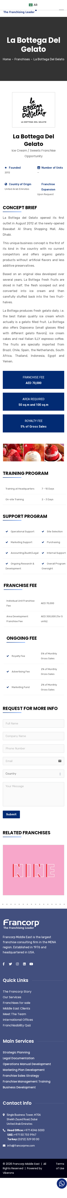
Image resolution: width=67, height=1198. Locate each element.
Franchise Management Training (26, 1081)
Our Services (12, 997)
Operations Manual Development (27, 1064)
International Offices (18, 1020)
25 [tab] (47, 904)
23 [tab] (39, 904)
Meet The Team (14, 1014)
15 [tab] (6, 904)
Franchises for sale (16, 1003)
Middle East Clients (16, 1008)
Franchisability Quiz (17, 1025)
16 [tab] (11, 904)
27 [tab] (56, 904)
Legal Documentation (18, 1058)
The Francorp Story (17, 991)
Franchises (22, 59)
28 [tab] (60, 904)
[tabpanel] (33, 870)
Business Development (19, 1087)
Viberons (8, 1173)
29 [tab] (64, 904)
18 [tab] (19, 904)
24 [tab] (43, 904)
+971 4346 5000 (25, 1130)
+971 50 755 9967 (21, 1134)
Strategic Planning (16, 1052)
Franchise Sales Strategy (21, 1076)
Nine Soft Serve (17, 889)
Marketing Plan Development (24, 1070)
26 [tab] (51, 904)
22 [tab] (35, 904)
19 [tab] (23, 904)
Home (7, 59)
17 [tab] (15, 904)
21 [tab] (31, 904)
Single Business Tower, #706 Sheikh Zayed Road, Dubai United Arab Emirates (24, 1119)
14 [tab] (2, 904)
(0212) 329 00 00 (23, 1139)
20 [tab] (27, 904)
